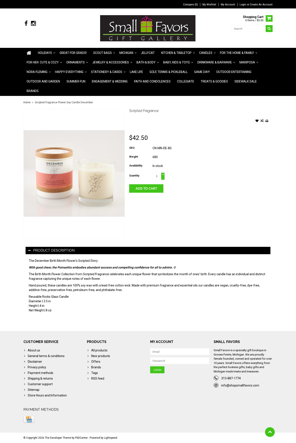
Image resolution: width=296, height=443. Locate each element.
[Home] (29, 53)
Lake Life (136, 72)
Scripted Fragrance (143, 111)
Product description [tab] (54, 250)
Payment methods (40, 373)
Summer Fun (76, 81)
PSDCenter (81, 437)
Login (243, 4)
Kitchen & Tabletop (176, 53)
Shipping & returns (40, 378)
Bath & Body (146, 62)
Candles (205, 53)
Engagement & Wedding (110, 81)
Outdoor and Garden (43, 81)
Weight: (133, 156)
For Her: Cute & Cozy (43, 62)
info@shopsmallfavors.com (240, 385)
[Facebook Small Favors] (26, 23)
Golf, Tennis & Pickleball (169, 72)
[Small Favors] (148, 28)
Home (27, 102)
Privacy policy (37, 367)
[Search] (269, 28)
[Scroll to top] (270, 432)
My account (228, 4)
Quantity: (134, 175)
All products (99, 350)
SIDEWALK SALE (245, 81)
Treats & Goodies (214, 81)
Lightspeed (110, 437)
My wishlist (209, 4)
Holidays (45, 53)
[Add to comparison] (262, 121)
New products (100, 356)
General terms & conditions (46, 356)
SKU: (132, 147)
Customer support (40, 384)
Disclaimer (35, 361)
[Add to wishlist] (257, 121)
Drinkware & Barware (214, 62)
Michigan (126, 53)
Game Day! (202, 72)
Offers (95, 361)
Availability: (136, 165)
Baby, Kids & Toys (176, 62)
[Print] (267, 121)
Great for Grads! (73, 53)
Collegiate (185, 81)
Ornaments (75, 62)
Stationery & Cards (106, 72)
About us (34, 350)
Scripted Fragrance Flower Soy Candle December (64, 102)
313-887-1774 (231, 378)
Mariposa (247, 62)
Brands (33, 91)
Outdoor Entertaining (233, 72)
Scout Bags (102, 53)
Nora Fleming (37, 72)
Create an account (261, 4)
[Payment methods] (28, 419)
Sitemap (33, 389)
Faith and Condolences (152, 81)
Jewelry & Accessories (110, 62)
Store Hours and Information (47, 395)
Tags (94, 373)
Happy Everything (69, 72)
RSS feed (97, 378)
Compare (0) (190, 4)
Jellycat (148, 53)
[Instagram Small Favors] (33, 23)
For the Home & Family (237, 53)
